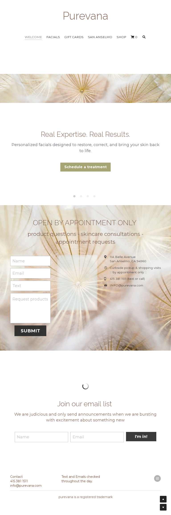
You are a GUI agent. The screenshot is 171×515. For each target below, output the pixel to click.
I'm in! (141, 478)
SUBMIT (30, 328)
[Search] (144, 35)
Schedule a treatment (85, 164)
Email (18, 270)
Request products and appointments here (30, 296)
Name (18, 258)
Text (16, 283)
